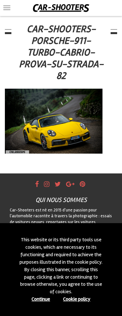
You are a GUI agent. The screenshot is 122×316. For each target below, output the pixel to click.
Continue (41, 299)
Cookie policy (76, 299)
